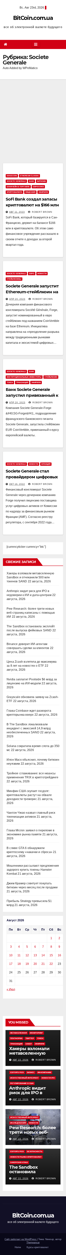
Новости (42, 273)
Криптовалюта (14, 192)
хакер (28, 1044)
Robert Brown (41, 212)
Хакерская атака (19, 1162)
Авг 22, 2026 (20, 1060)
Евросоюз (38, 187)
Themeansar (33, 1242)
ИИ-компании (44, 1072)
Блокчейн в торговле (18, 187)
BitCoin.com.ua (33, 18)
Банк (31, 181)
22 (51, 963)
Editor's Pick (17, 1072)
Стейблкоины (14, 279)
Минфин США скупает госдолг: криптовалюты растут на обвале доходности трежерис (29, 795)
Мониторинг (36, 1033)
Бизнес (30, 1072)
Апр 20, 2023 (17, 299)
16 (59, 955)
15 (51, 955)
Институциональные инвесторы (24, 377)
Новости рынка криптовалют (26, 1157)
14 (43, 955)
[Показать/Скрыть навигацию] (36, 44)
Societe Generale (16, 181)
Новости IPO (48, 1078)
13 (35, 955)
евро (31, 273)
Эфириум (43, 192)
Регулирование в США (22, 1083)
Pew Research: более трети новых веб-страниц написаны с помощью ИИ (31, 612)
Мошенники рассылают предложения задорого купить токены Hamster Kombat (33, 869)
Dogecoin (12, 176)
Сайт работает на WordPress (21, 1239)
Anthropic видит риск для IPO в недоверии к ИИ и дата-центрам (30, 1094)
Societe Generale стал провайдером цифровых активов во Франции (32, 477)
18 (19, 963)
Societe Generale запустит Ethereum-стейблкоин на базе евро (32, 292)
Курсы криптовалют (38, 1247)
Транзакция (22, 382)
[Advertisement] (33, 114)
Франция (45, 464)
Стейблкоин (51, 377)
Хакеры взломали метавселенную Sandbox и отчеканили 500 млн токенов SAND (30, 577)
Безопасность (34, 1151)
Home (18, 1247)
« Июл (11, 989)
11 (19, 955)
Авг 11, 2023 (17, 212)
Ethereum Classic (29, 176)
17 (10, 963)
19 (27, 963)
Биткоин (41, 181)
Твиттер (29, 1038)
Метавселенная (18, 1033)
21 (43, 963)
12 (27, 955)
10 (10, 955)
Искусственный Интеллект (24, 1078)
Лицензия (30, 192)
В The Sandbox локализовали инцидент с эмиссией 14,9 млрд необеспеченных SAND (29, 728)
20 (35, 963)
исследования (18, 1123)
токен (10, 382)
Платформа (16, 1038)
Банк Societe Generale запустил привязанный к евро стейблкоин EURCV (32, 395)
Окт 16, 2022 (17, 484)
